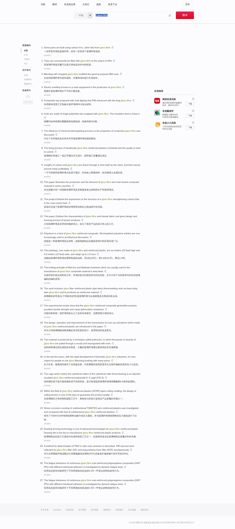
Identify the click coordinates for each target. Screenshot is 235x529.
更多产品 (112, 4)
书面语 (27, 59)
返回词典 (28, 102)
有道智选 (70, 510)
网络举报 (144, 510)
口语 (26, 55)
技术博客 (94, 510)
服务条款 (156, 522)
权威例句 (26, 90)
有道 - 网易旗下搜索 (54, 15)
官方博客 (82, 510)
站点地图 (132, 510)
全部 (26, 75)
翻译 (54, 4)
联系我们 (119, 510)
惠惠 (98, 4)
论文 (26, 63)
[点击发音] (112, 47)
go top (28, 96)
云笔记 (85, 4)
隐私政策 (148, 522)
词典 (43, 4)
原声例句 (26, 70)
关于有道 (44, 510)
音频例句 (28, 79)
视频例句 (28, 84)
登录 (187, 4)
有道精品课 (69, 4)
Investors (57, 510)
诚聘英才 (107, 510)
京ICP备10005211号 (185, 522)
